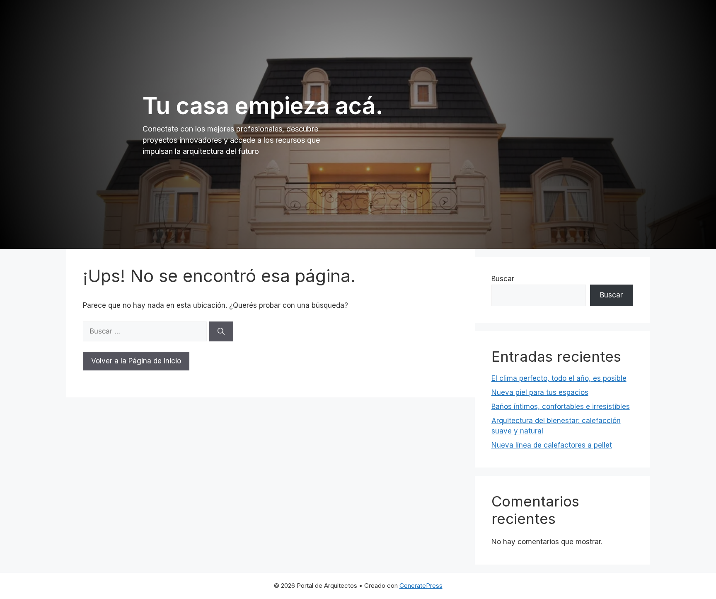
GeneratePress (421, 585)
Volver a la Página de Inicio (136, 361)
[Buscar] (221, 331)
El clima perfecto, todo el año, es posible (558, 378)
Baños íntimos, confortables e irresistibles (560, 406)
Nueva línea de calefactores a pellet (551, 445)
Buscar (502, 279)
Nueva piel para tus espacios (539, 392)
